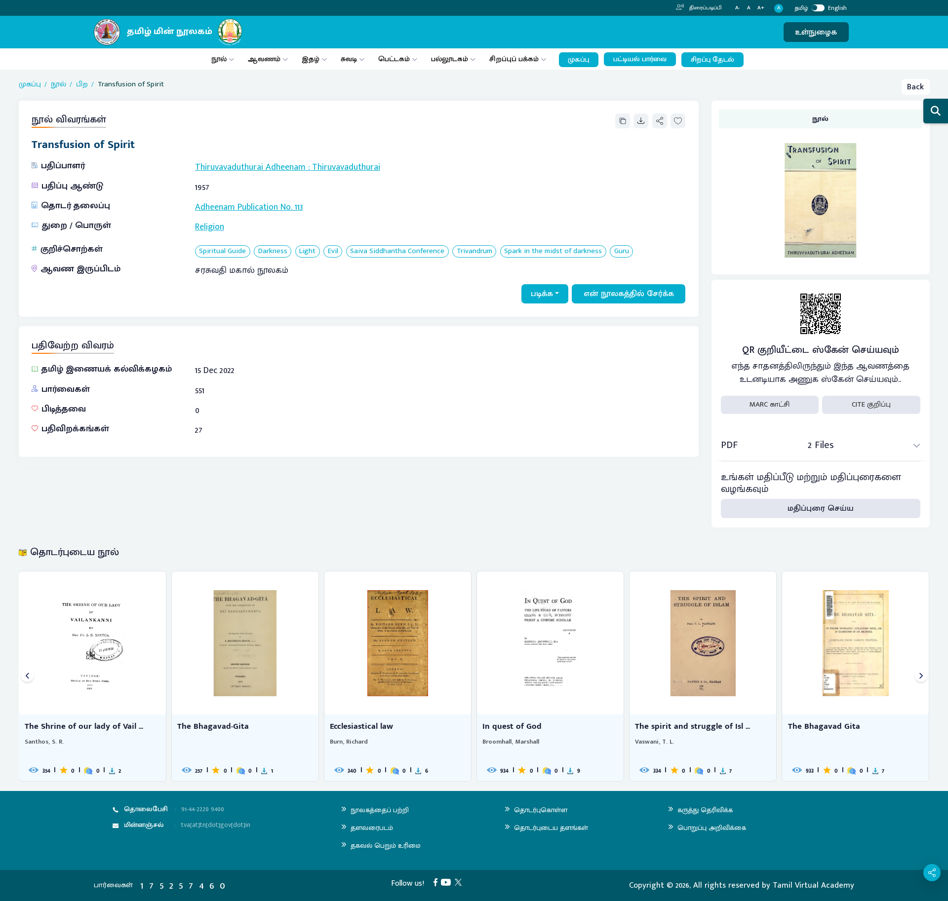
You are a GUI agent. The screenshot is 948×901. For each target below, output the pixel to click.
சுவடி (349, 59)
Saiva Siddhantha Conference (397, 251)
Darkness (272, 251)
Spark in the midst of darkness (553, 251)
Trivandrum (474, 251)
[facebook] (437, 882)
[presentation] (27, 676)
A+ (760, 8)
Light (307, 251)
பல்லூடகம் (449, 59)
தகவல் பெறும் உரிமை (386, 845)
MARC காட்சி (770, 404)
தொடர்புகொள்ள (540, 810)
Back (915, 87)
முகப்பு (578, 60)
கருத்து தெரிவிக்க (705, 810)
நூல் (219, 59)
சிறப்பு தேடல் (712, 60)
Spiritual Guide (222, 251)
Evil (333, 251)
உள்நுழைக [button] (816, 32)
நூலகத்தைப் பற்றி (380, 810)
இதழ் (310, 59)
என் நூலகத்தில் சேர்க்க (629, 293)
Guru (621, 251)
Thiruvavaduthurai (346, 167)
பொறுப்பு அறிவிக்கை (711, 828)
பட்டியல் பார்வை (640, 59)
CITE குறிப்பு (871, 404)
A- (737, 8)
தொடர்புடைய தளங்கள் (551, 828)
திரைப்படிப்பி (705, 7)
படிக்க (542, 293)
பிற (82, 84)
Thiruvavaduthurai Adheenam (250, 167)
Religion (209, 227)
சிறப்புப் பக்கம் (514, 59)
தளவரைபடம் (372, 828)
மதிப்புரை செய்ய (821, 508)
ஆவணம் (265, 59)
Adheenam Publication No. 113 (249, 207)
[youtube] (448, 882)
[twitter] (460, 882)
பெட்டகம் (394, 59)
